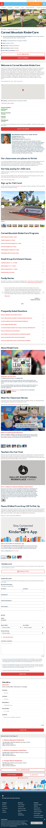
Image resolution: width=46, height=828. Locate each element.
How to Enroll (21, 806)
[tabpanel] (23, 293)
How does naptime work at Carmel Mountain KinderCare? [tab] (14, 321)
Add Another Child (8, 637)
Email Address (4, 594)
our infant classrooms (7, 435)
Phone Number (4, 606)
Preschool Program (38, 811)
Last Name (25, 588)
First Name (3, 588)
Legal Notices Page (13, 825)
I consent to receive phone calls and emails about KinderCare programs (16, 670)
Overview (3, 7)
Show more (7, 295)
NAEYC (17, 50)
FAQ (22, 7)
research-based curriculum (13, 390)
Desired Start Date (5, 630)
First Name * (3, 620)
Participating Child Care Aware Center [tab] (10, 253)
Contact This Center (23, 129)
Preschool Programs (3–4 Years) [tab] (8, 246)
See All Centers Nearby (23, 770)
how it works (15, 550)
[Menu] (44, 4)
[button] (23, 90)
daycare (18, 186)
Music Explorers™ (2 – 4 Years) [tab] (8, 266)
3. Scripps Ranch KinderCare (12, 760)
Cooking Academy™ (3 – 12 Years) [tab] (9, 262)
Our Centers (4, 808)
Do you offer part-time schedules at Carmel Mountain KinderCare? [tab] (16, 318)
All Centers (3, 29)
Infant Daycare (37, 807)
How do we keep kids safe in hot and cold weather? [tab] (13, 337)
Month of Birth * (4, 625)
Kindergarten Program (38, 815)
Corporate (4, 812)
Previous (3, 206)
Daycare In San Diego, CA (14, 29)
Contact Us (4, 806)
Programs (10, 7)
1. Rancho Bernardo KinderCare (13, 740)
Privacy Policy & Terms (36, 661)
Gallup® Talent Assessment (20, 457)
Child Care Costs (21, 808)
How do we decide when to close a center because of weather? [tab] (16, 340)
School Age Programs (38, 817)
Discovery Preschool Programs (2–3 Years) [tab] (11, 243)
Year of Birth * (26, 625)
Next (44, 206)
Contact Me (22, 674)
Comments (4, 714)
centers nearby (34, 4)
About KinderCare (30, 7)
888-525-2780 (5, 685)
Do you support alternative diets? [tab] (9, 324)
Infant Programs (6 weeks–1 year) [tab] (9, 237)
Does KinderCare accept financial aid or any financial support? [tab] (15, 334)
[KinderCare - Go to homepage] (2, 4)
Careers (4, 810)
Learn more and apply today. (8, 179)
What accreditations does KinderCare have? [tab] (11, 314)
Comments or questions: (6, 641)
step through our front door (25, 511)
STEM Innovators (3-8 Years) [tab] (7, 272)
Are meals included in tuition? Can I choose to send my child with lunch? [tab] (18, 327)
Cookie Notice (24, 823)
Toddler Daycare (37, 809)
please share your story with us (34, 282)
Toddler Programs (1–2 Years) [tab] (8, 240)
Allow (36, 822)
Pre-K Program (37, 813)
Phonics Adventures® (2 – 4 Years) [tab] (9, 269)
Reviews (17, 7)
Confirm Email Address (6, 600)
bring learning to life (12, 404)
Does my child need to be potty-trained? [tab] (10, 330)
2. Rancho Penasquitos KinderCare (14, 750)
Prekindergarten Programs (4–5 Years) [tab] (10, 249)
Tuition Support (21, 804)
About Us (4, 804)
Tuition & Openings (23, 58)
